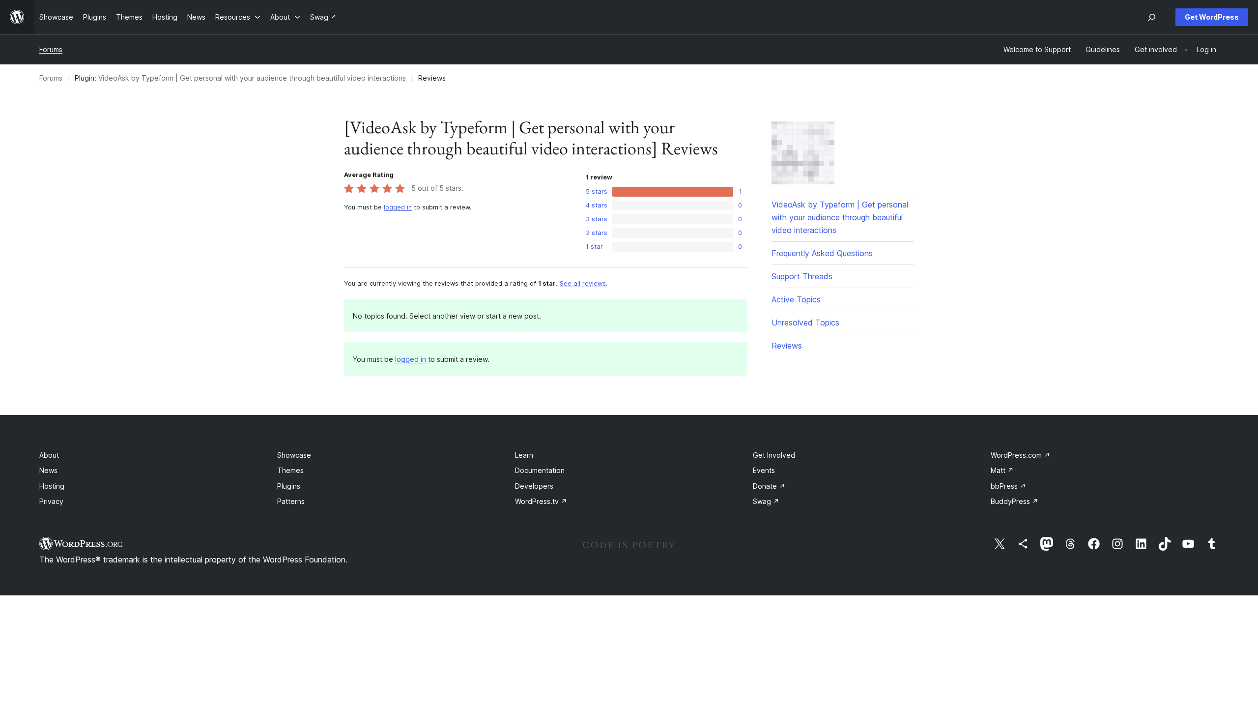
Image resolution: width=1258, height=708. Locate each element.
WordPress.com (1020, 455)
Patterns (291, 501)
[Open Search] (1152, 17)
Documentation (540, 470)
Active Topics (796, 299)
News (48, 470)
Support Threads (802, 276)
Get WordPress (1212, 17)
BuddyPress (1014, 501)
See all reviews (583, 283)
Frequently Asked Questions (822, 253)
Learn (524, 455)
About (49, 455)
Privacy (51, 501)
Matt (1002, 470)
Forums (50, 49)
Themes (290, 470)
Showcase (294, 455)
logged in (398, 207)
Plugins (288, 486)
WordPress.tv (541, 501)
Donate (769, 486)
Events (764, 470)
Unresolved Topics (805, 322)
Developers (534, 486)
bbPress (1008, 486)
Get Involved (774, 455)
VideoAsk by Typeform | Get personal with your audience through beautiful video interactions (252, 78)
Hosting (51, 486)
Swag (766, 501)
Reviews (787, 346)
